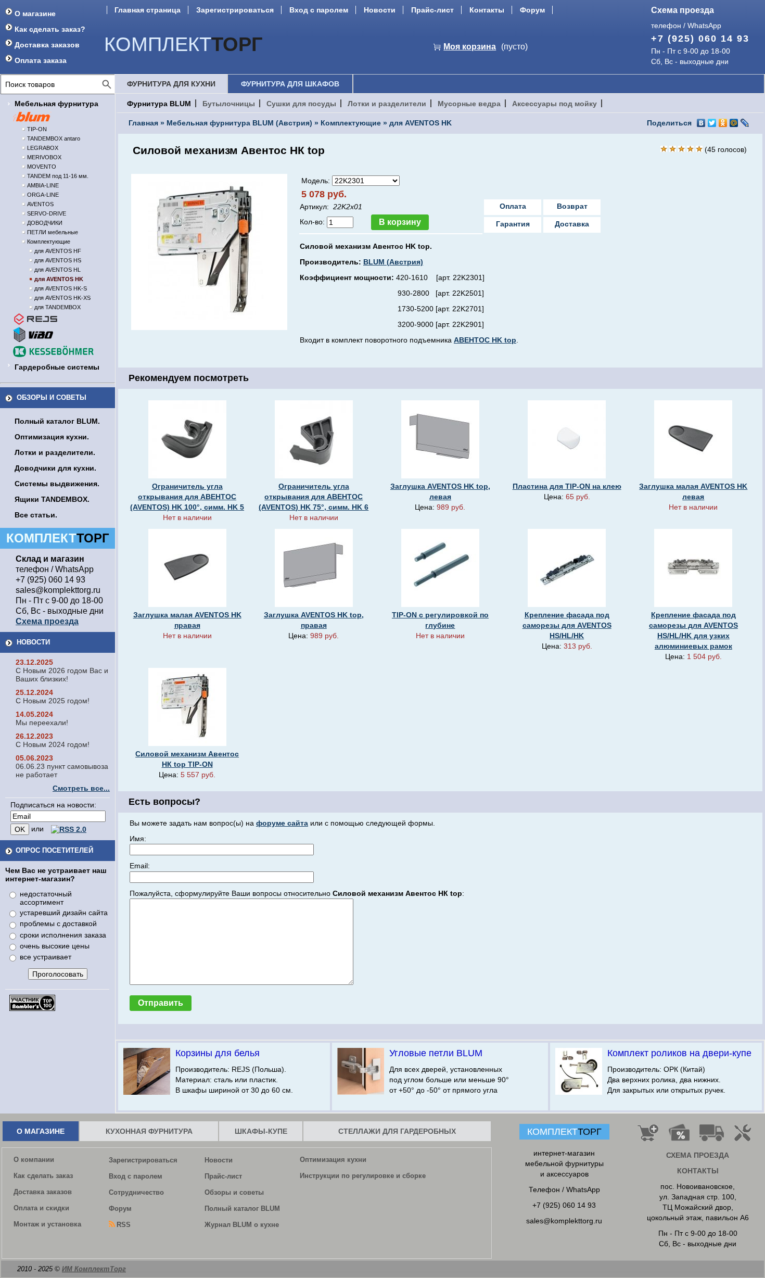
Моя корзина (469, 46)
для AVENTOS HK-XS (62, 298)
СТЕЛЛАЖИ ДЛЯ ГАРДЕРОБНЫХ (397, 1131)
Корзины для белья (217, 1053)
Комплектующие (48, 241)
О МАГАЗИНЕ (41, 1131)
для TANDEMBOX (57, 307)
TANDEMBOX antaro (53, 138)
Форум (532, 10)
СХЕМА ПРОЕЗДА (697, 1155)
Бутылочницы (228, 103)
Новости (380, 10)
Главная (143, 123)
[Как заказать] (648, 1137)
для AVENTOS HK (58, 279)
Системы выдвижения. (57, 483)
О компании (34, 1159)
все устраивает (45, 957)
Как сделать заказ (43, 1176)
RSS (124, 1225)
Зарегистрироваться (235, 10)
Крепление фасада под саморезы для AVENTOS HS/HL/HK (566, 625)
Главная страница (147, 10)
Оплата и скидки (41, 1208)
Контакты (486, 10)
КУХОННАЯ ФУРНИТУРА (149, 1131)
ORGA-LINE (43, 195)
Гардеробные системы (57, 367)
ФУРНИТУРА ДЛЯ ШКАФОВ (290, 84)
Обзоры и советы (51, 397)
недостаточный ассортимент (46, 898)
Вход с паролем (318, 10)
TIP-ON (37, 129)
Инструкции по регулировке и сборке (363, 1176)
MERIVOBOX (44, 157)
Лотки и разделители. (55, 452)
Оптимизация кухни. (52, 437)
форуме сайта (282, 823)
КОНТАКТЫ (698, 1171)
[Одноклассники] (723, 123)
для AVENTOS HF (57, 251)
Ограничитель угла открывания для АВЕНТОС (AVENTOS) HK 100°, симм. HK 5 (187, 496)
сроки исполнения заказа (63, 935)
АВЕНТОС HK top (485, 340)
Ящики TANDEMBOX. (52, 499)
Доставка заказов (47, 45)
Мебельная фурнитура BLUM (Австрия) (239, 123)
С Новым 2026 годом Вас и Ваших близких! (62, 674)
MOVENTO (41, 166)
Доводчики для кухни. (55, 468)
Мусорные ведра (469, 103)
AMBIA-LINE (43, 185)
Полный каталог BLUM (242, 1208)
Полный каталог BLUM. (57, 421)
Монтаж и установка (47, 1224)
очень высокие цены (55, 946)
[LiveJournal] (745, 123)
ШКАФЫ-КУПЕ (261, 1131)
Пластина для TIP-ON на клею (567, 486)
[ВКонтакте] (701, 123)
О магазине (35, 13)
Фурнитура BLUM (159, 103)
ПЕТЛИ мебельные (52, 232)
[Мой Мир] (734, 123)
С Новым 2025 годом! (53, 701)
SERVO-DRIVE (46, 213)
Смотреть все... (81, 788)
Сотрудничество (136, 1192)
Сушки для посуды (301, 103)
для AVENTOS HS (57, 260)
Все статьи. (36, 515)
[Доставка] (711, 1137)
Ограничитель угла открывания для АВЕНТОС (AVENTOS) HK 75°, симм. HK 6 (313, 496)
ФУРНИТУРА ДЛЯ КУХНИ (171, 84)
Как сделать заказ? (50, 29)
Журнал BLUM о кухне (242, 1225)
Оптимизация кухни (333, 1159)
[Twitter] (712, 123)
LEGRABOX (42, 148)
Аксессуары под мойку (554, 103)
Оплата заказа (41, 60)
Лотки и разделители (387, 103)
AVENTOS (40, 204)
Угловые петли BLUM (435, 1053)
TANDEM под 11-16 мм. (57, 176)
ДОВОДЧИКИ (44, 223)
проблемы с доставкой (58, 923)
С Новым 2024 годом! (53, 744)
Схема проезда (682, 10)
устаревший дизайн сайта (64, 912)
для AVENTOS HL (57, 270)
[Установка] (744, 1137)
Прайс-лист (432, 10)
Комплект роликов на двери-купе (679, 1053)
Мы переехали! (42, 722)
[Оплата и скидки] (679, 1137)
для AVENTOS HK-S (60, 288)
